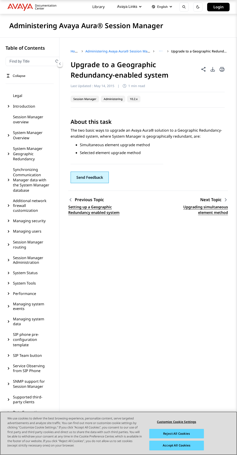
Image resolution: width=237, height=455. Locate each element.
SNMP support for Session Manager (29, 384)
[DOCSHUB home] (33, 7)
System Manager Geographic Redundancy (28, 153)
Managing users (27, 231)
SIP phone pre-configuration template (26, 339)
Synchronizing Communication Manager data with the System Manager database (31, 180)
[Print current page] (222, 70)
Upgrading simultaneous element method (205, 209)
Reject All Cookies (176, 433)
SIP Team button (27, 355)
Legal (17, 95)
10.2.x (134, 99)
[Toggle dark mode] (198, 7)
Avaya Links (127, 7)
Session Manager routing (28, 245)
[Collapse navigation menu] (59, 64)
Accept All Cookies (176, 445)
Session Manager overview (28, 119)
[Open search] (184, 7)
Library (98, 6)
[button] (90, 177)
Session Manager (84, 99)
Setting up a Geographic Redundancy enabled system (93, 209)
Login (218, 6)
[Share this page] (203, 69)
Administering (113, 99)
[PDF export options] (212, 69)
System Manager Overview (28, 135)
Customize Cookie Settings (176, 422)
